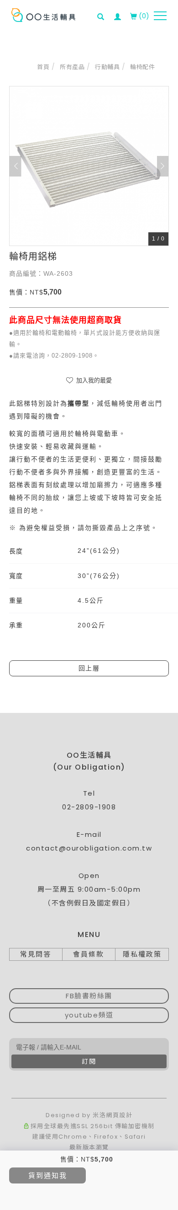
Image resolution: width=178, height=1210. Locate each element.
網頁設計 (119, 1115)
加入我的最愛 (93, 380)
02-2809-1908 (89, 807)
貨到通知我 (47, 1175)
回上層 (89, 668)
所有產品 (72, 67)
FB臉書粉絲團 (89, 996)
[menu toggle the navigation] (160, 16)
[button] (103, 11)
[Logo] (43, 14)
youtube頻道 (89, 1015)
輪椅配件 (142, 67)
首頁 (43, 67)
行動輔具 (107, 67)
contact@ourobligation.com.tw (89, 848)
